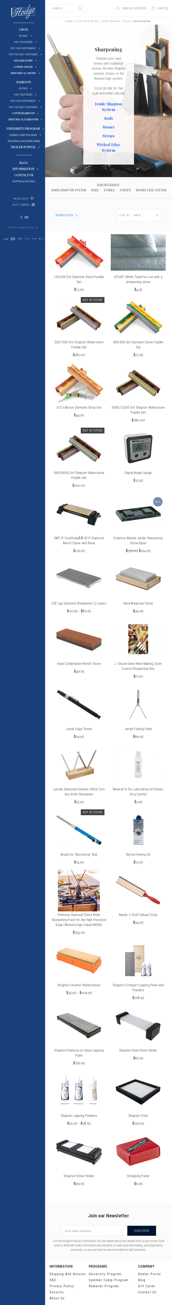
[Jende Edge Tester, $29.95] (78, 705)
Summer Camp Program (109, 1280)
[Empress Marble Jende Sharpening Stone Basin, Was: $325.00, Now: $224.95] (138, 514)
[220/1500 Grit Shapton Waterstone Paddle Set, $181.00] (78, 318)
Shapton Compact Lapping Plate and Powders (138, 987)
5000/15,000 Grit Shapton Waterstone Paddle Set (138, 410)
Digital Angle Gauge (138, 473)
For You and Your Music (23, 54)
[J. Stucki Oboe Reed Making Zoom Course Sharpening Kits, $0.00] (138, 639)
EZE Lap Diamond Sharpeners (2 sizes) (79, 603)
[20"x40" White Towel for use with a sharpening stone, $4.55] (138, 252)
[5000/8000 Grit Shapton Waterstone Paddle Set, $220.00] (78, 448)
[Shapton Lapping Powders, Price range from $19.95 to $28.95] (78, 1091)
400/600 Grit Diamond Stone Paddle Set (138, 344)
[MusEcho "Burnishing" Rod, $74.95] (78, 830)
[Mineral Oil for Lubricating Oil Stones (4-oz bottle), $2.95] (138, 765)
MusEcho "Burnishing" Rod (79, 855)
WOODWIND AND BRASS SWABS (24, 141)
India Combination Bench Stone (79, 664)
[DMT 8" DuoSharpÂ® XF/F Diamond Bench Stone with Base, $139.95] (78, 514)
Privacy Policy (62, 1286)
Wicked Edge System (151, 190)
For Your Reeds (23, 42)
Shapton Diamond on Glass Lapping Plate (79, 1052)
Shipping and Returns (68, 1274)
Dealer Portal (149, 1274)
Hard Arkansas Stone (138, 603)
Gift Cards (21, 204)
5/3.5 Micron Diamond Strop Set (79, 407)
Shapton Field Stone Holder (138, 1050)
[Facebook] (21, 217)
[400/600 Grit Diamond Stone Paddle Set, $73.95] (138, 318)
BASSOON (23, 82)
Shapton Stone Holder (79, 1176)
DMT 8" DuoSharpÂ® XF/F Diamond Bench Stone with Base (79, 540)
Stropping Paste (138, 1176)
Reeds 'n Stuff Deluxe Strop (138, 915)
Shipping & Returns (23, 181)
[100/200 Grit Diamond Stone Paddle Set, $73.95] (78, 252)
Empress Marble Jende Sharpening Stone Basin (138, 540)
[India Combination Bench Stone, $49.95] (78, 639)
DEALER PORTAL (23, 147)
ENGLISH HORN (23, 60)
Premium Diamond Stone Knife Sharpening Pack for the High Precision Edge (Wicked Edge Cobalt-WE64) (79, 920)
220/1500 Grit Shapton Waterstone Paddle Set (79, 344)
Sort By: (125, 215)
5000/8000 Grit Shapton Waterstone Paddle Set (79, 475)
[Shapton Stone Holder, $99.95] (78, 1152)
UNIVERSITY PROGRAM (23, 129)
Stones (109, 127)
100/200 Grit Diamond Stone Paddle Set (79, 279)
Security (57, 1292)
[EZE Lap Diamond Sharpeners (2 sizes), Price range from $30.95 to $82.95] (78, 579)
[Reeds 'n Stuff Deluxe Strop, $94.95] (138, 890)
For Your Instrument (23, 48)
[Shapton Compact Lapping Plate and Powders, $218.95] (138, 961)
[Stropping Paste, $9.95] (138, 1152)
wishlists (21, 198)
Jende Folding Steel (138, 729)
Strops (109, 135)
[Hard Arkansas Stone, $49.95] (138, 579)
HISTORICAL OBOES (23, 73)
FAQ (53, 1280)
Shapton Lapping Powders (79, 1116)
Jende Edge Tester (79, 729)
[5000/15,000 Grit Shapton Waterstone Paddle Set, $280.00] (138, 383)
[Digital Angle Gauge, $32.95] (138, 448)
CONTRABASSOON (23, 113)
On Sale (23, 35)
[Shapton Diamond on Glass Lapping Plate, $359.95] (78, 1026)
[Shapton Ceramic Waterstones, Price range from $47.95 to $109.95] (78, 961)
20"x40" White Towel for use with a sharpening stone (138, 279)
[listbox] (147, 215)
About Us (57, 1298)
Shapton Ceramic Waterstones (78, 985)
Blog (23, 163)
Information (23, 169)
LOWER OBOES (23, 66)
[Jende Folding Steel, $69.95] (138, 705)
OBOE (23, 29)
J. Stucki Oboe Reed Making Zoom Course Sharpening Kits (138, 666)
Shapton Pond (138, 1116)
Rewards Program (104, 1286)
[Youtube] (26, 217)
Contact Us (23, 175)
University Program (105, 1274)
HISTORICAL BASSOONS (23, 119)
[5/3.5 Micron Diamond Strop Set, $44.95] (78, 383)
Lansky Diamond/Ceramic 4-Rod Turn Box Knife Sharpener (79, 791)
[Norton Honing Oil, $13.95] (138, 830)
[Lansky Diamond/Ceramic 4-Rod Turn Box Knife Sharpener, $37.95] (78, 765)
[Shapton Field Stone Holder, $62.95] (138, 1026)
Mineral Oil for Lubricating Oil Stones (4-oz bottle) (138, 791)
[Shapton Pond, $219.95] (138, 1091)
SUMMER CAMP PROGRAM (23, 135)
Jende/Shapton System (68, 190)
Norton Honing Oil (138, 855)
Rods (108, 118)
